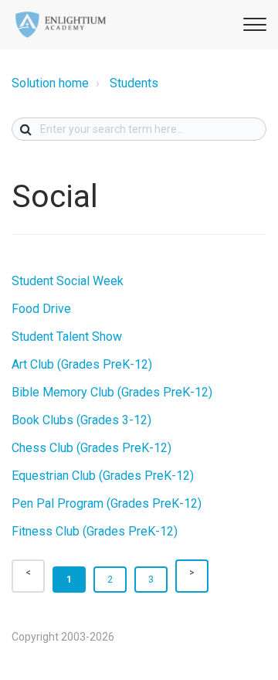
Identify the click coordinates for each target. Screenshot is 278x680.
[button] (252, 22)
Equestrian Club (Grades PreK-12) (103, 475)
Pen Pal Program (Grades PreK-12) (107, 503)
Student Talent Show (67, 336)
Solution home (50, 83)
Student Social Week (68, 281)
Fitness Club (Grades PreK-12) (95, 531)
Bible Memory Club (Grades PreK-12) (112, 392)
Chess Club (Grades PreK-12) (91, 447)
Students (134, 83)
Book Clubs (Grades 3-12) (81, 420)
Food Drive (41, 308)
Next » (191, 576)
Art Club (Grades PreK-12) (82, 364)
